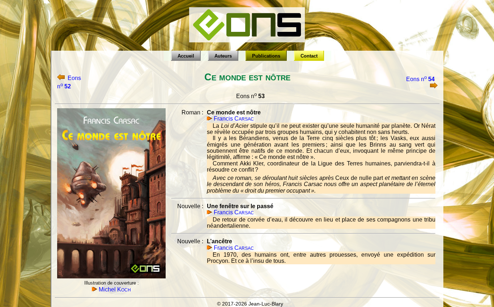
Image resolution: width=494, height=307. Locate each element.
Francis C (233, 118)
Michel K (114, 289)
